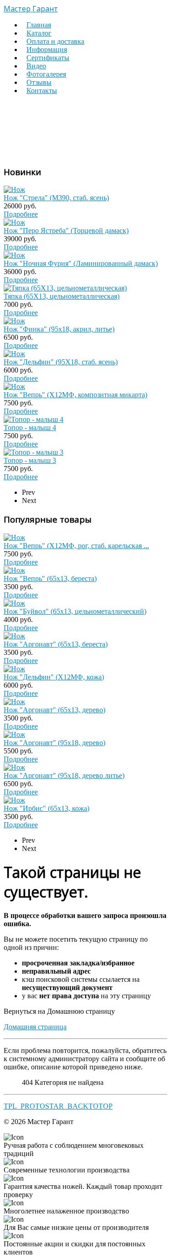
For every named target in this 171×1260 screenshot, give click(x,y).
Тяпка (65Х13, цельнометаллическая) (61, 296)
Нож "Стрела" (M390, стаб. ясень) (56, 198)
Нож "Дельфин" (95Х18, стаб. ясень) (61, 362)
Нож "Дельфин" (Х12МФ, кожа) (54, 677)
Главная (38, 25)
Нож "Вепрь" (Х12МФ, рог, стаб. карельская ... (76, 546)
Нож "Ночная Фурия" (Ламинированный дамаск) (81, 263)
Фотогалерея (46, 74)
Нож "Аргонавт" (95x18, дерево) (54, 743)
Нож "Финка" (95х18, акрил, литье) (59, 329)
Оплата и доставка (55, 41)
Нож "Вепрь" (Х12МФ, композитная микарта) (75, 395)
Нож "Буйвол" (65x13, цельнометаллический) (75, 611)
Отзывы (39, 82)
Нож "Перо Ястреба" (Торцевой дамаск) (66, 230)
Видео (36, 66)
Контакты (41, 90)
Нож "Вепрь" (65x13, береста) (50, 578)
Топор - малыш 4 (30, 427)
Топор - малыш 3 (30, 460)
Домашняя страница (35, 1027)
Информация (46, 49)
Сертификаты (47, 58)
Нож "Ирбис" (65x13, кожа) (46, 808)
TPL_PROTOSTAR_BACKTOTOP (58, 1106)
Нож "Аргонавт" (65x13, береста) (56, 644)
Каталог (39, 33)
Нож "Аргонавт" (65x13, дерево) (54, 710)
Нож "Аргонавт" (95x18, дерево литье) (64, 775)
